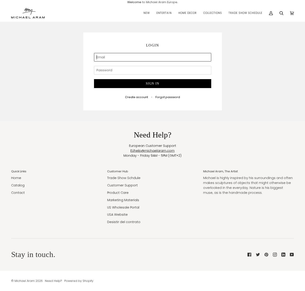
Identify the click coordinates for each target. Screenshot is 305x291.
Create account (136, 97)
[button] (146, 13)
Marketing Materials (123, 200)
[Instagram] (275, 255)
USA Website (117, 214)
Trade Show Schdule (123, 178)
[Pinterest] (266, 255)
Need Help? (53, 281)
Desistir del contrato (123, 222)
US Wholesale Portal (123, 207)
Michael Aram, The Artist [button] (220, 171)
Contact (18, 192)
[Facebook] (249, 255)
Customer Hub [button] (117, 171)
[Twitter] (258, 255)
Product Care (118, 192)
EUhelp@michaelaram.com (152, 150)
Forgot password (167, 97)
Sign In (152, 83)
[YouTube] (292, 255)
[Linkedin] (283, 255)
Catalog (18, 185)
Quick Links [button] (18, 171)
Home (16, 178)
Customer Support (122, 185)
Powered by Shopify (78, 281)
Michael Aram (25, 281)
